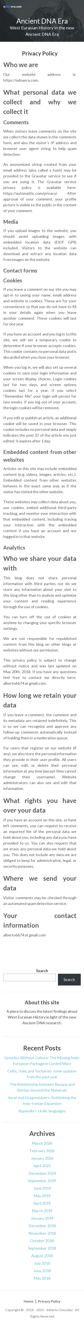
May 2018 (42, 1278)
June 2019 (42, 1188)
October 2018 (42, 1240)
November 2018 (42, 1233)
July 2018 (42, 1263)
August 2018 (42, 1255)
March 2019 (42, 1210)
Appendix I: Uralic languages (42, 1110)
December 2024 (42, 1173)
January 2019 (42, 1218)
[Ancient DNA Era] (12, 6)
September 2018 (42, 1248)
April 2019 (42, 1203)
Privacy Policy (49, 1301)
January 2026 (42, 1158)
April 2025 (42, 1165)
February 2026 (42, 1150)
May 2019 (42, 1195)
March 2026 (42, 1143)
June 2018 (42, 1270)
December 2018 (42, 1225)
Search (42, 970)
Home (28, 1301)
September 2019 (42, 1180)
